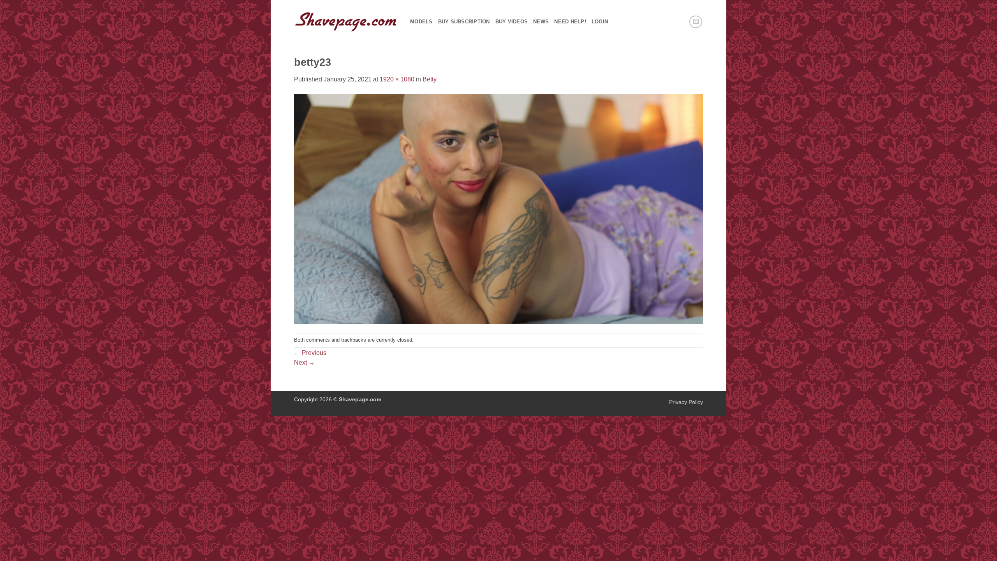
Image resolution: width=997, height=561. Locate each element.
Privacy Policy (686, 402)
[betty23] (498, 208)
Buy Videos (511, 22)
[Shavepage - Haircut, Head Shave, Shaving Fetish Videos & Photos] (346, 22)
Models (421, 22)
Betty (430, 79)
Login (600, 22)
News (541, 22)
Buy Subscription (464, 22)
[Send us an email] (695, 22)
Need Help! (570, 22)
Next (304, 362)
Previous (310, 352)
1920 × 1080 (397, 79)
